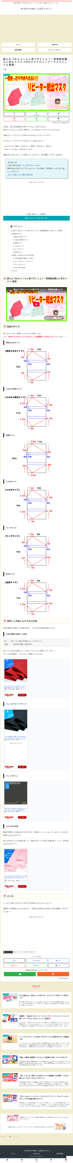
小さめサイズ (19, 246)
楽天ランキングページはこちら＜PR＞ (36, 218)
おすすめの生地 (19, 267)
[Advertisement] (36, 27)
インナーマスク (20, 952)
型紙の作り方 (17, 234)
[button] (58, 119)
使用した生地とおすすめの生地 (23, 255)
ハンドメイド (8, 952)
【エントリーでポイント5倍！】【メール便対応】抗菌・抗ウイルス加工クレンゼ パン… (16, 877)
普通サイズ (18, 243)
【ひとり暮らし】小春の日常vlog (20, 175)
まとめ (15, 270)
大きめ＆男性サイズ (21, 240)
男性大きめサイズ (20, 237)
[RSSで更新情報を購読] (53, 974)
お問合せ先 (36, 1153)
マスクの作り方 (31, 952)
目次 (15, 226)
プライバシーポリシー (36, 1156)
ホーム (13, 1153)
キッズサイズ (19, 249)
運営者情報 (59, 1153)
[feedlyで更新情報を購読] (20, 974)
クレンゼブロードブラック (23, 261)
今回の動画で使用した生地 (23, 258)
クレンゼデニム (19, 264)
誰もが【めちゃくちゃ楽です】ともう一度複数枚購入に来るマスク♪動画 (37, 230)
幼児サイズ (18, 252)
